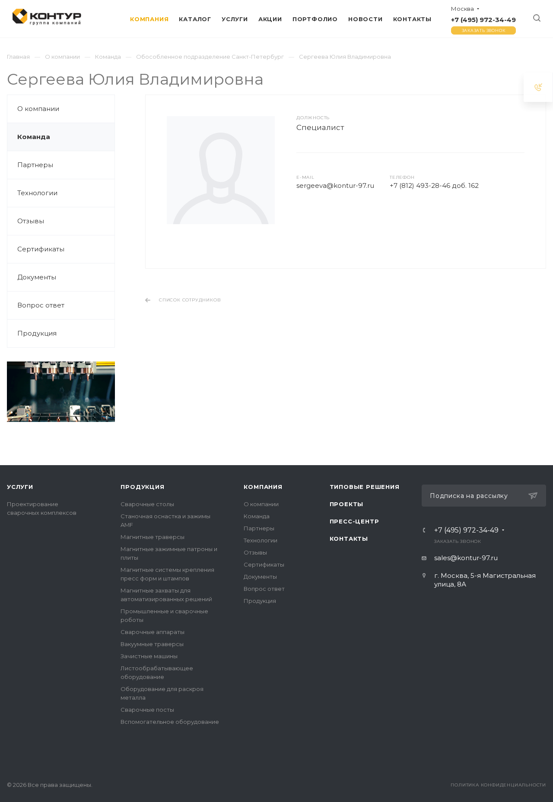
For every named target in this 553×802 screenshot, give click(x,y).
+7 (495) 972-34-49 (483, 20)
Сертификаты (40, 249)
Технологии (37, 193)
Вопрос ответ (40, 305)
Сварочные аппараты (152, 631)
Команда (33, 137)
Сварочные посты (147, 709)
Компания (263, 486)
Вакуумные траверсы (152, 643)
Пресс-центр (354, 521)
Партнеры (35, 165)
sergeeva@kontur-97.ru (335, 185)
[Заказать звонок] (538, 87)
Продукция (37, 333)
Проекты (347, 504)
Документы (36, 277)
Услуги (20, 486)
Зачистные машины (149, 656)
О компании (38, 109)
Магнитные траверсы (152, 536)
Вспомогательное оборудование (170, 721)
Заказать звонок (483, 30)
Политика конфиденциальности (498, 785)
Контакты (349, 538)
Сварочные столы (147, 504)
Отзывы (30, 221)
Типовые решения (365, 486)
